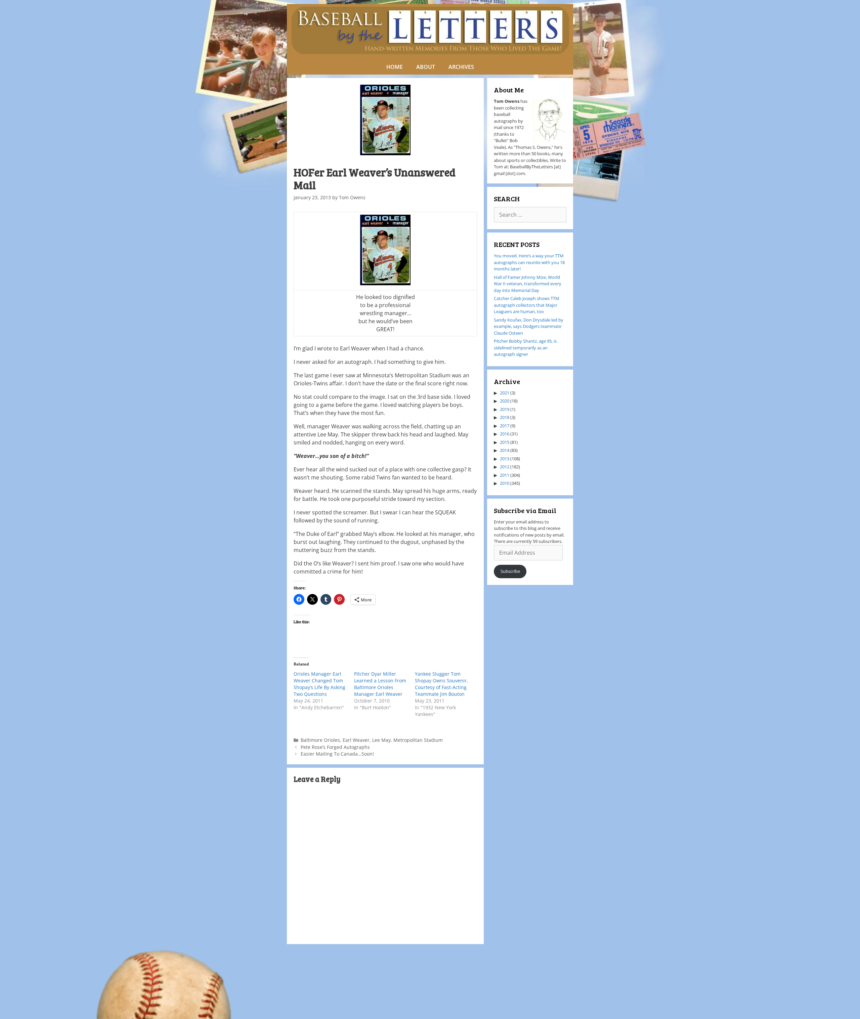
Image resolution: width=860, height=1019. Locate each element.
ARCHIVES (461, 67)
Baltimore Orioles (320, 740)
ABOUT (425, 67)
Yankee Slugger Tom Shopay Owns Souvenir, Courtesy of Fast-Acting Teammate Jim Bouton (441, 684)
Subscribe (510, 571)
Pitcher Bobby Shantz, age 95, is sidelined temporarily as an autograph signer (525, 347)
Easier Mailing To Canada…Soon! (337, 754)
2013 (504, 459)
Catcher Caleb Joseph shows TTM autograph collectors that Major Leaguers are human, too (526, 304)
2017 (504, 426)
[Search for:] (530, 215)
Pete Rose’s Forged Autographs (335, 747)
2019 (504, 409)
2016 (504, 434)
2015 (504, 442)
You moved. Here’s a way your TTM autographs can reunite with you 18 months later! (529, 262)
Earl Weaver (356, 740)
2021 (504, 393)
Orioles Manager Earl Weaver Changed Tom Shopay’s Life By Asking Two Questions (319, 684)
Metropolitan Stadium (418, 740)
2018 (504, 417)
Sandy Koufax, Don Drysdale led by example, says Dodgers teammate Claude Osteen (528, 326)
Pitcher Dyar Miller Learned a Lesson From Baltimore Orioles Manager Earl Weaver (380, 684)
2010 (504, 483)
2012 (504, 467)
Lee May (381, 740)
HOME (394, 67)
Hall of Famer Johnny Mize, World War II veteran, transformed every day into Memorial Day (527, 283)
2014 (504, 450)
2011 (504, 475)
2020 (504, 401)
